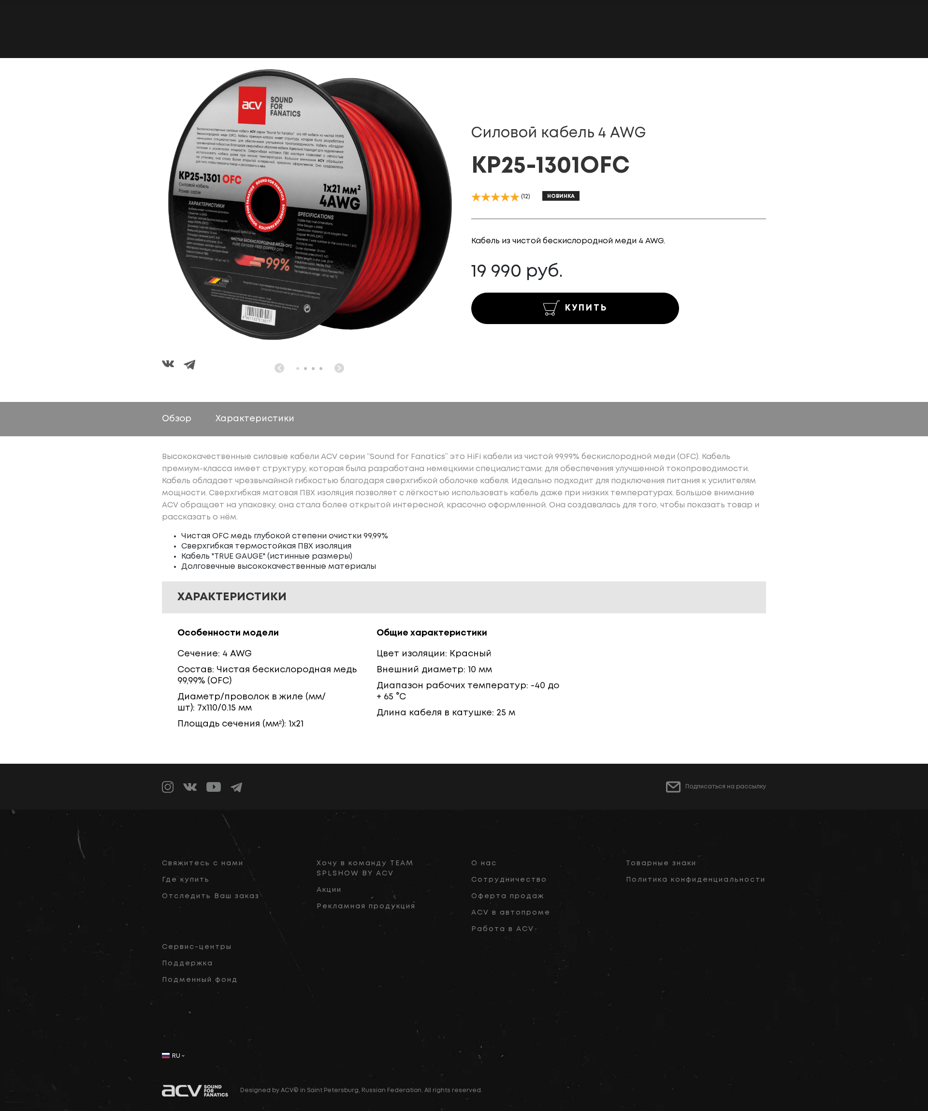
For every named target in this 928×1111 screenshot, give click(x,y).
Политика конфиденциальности (696, 879)
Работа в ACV (502, 929)
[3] (495, 197)
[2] (486, 197)
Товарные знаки (661, 863)
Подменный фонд (200, 980)
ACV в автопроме (511, 912)
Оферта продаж (507, 896)
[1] (476, 197)
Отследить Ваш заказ (211, 896)
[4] (505, 197)
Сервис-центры (197, 947)
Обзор (176, 419)
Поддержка (187, 963)
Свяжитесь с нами (203, 863)
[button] (297, 368)
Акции (329, 890)
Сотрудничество (509, 879)
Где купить (186, 879)
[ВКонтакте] (173, 365)
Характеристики (255, 419)
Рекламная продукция (366, 906)
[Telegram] (189, 365)
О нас (484, 863)
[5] (515, 197)
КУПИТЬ (586, 308)
